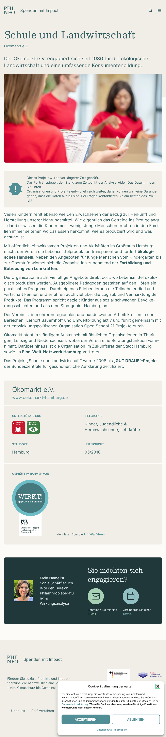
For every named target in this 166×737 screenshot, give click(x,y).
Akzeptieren (86, 719)
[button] (158, 686)
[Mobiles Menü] (159, 10)
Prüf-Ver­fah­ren (42, 711)
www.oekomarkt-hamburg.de (40, 397)
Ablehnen (136, 719)
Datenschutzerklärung (75, 704)
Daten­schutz (104, 729)
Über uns (18, 711)
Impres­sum (120, 729)
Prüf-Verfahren (94, 534)
